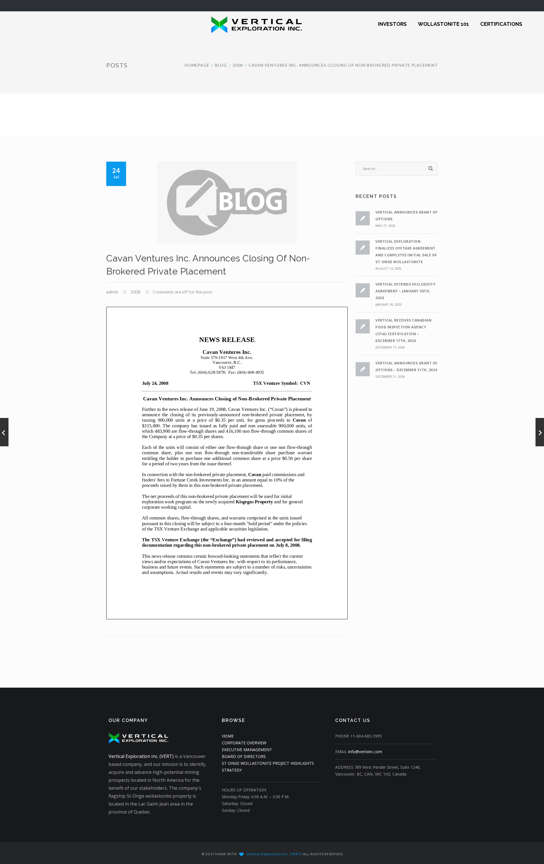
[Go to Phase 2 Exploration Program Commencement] (540, 432)
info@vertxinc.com (365, 751)
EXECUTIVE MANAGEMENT (247, 749)
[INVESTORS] (392, 20)
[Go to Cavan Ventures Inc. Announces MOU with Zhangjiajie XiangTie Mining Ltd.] (4, 432)
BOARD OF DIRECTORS (244, 756)
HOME (228, 736)
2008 (238, 65)
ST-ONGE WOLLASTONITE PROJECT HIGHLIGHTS (268, 763)
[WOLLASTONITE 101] (443, 20)
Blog (221, 65)
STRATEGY (232, 770)
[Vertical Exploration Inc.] (242, 24)
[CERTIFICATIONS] (501, 20)
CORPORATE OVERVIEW (244, 742)
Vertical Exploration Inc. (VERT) (141, 756)
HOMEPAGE (197, 65)
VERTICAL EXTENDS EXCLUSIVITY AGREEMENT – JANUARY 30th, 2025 (405, 291)
